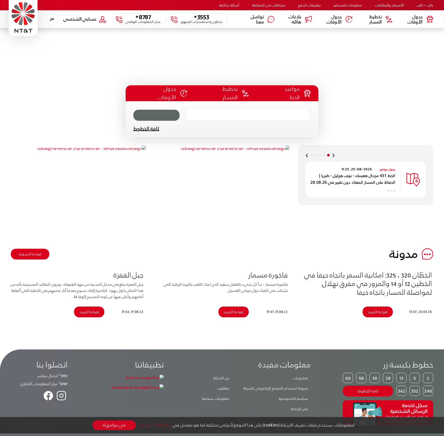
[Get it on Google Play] (145, 377)
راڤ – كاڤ (425, 5)
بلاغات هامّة (295, 19)
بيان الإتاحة (299, 408)
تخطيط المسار (375, 19)
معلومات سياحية (215, 398)
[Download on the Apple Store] (137, 387)
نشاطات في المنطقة (268, 5)
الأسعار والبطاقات (389, 5)
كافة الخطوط (146, 128)
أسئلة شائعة (229, 5)
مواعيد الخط (292, 92)
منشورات (300, 378)
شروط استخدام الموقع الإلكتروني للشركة (275, 388)
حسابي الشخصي (79, 19)
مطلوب (223, 388)
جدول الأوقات (415, 19)
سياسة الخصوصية (293, 398)
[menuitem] (52, 19)
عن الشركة (221, 378)
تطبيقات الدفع (309, 5)
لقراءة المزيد (378, 311)
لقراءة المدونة (30, 254)
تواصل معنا (257, 19)
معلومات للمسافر (348, 5)
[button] (52, 19)
